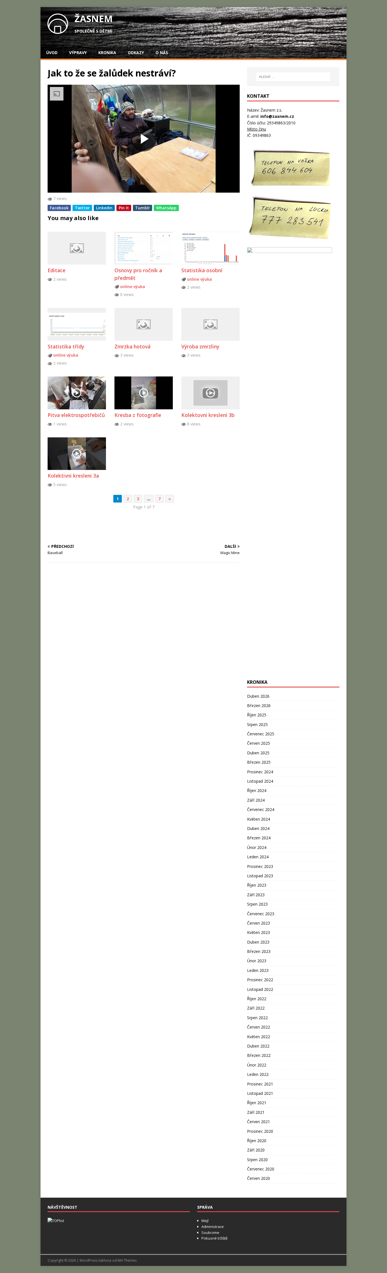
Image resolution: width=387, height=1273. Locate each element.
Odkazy (136, 52)
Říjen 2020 (256, 1140)
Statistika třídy (66, 346)
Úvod (52, 52)
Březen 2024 (259, 837)
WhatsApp (166, 207)
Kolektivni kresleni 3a (73, 475)
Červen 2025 (258, 743)
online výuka (132, 286)
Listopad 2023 (260, 875)
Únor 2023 (256, 960)
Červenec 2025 (260, 733)
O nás (162, 52)
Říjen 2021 (256, 1102)
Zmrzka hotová (132, 346)
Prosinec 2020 (260, 1131)
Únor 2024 (256, 847)
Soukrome (210, 1232)
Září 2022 (256, 1008)
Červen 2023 (258, 923)
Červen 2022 (258, 1027)
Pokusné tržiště (214, 1238)
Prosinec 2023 (260, 866)
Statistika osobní (201, 270)
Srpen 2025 (257, 724)
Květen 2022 (258, 1036)
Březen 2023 (259, 951)
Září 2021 (256, 1112)
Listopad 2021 (260, 1093)
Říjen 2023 (256, 885)
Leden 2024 (258, 856)
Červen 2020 (258, 1178)
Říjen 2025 (256, 715)
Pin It (124, 207)
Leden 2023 (258, 970)
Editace (56, 270)
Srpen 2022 (257, 1017)
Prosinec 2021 (260, 1084)
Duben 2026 (258, 696)
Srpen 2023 (257, 904)
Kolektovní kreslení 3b (208, 415)
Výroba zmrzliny (200, 346)
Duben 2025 (258, 752)
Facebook (59, 207)
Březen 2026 (259, 705)
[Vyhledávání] (293, 77)
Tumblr (142, 207)
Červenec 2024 (260, 809)
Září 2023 (256, 894)
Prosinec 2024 (260, 771)
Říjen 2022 (256, 998)
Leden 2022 (258, 1074)
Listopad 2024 (260, 781)
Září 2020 (256, 1150)
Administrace (212, 1226)
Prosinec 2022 (260, 979)
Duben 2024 (258, 828)
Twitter (82, 207)
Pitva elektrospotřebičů (76, 415)
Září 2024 (256, 800)
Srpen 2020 (257, 1159)
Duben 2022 (258, 1046)
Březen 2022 (259, 1055)
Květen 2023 (258, 932)
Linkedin (104, 207)
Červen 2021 (258, 1121)
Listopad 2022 (260, 989)
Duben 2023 (258, 942)
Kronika (107, 52)
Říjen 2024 (256, 790)
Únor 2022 (256, 1065)
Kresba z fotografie (137, 415)
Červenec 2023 (260, 913)
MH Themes (127, 1260)
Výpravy (78, 52)
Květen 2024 (258, 819)
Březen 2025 (259, 762)
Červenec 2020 (260, 1169)
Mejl (205, 1220)
